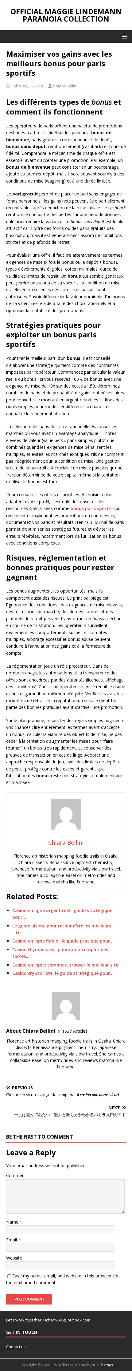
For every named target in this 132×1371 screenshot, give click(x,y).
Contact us (16, 1346)
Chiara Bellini (65, 86)
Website (14, 1258)
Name (13, 1222)
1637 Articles (74, 1031)
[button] (123, 36)
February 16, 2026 (28, 86)
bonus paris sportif (91, 508)
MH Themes (102, 1365)
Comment (16, 1175)
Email (12, 1240)
